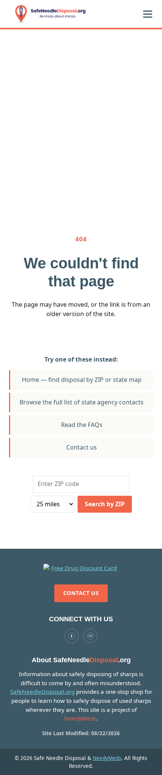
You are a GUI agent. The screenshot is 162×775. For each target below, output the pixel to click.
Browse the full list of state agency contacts (82, 402)
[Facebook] (71, 636)
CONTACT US (81, 592)
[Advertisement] (81, 114)
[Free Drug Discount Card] (81, 568)
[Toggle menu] (147, 14)
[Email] (90, 636)
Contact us (81, 447)
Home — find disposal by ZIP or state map (82, 379)
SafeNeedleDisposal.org (42, 691)
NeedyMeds (107, 757)
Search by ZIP (105, 504)
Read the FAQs (81, 425)
